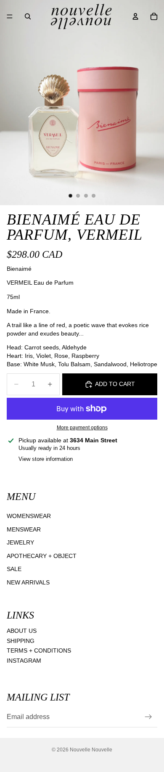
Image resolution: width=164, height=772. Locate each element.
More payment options (82, 427)
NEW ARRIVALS (28, 582)
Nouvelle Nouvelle (91, 750)
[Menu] (9, 16)
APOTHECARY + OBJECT (42, 556)
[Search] (28, 16)
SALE (14, 569)
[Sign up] (148, 717)
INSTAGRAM (24, 660)
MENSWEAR (24, 529)
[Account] (135, 16)
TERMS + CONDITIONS (39, 650)
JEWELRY (20, 542)
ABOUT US (22, 630)
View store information (46, 459)
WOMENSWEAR (29, 516)
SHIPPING (20, 640)
